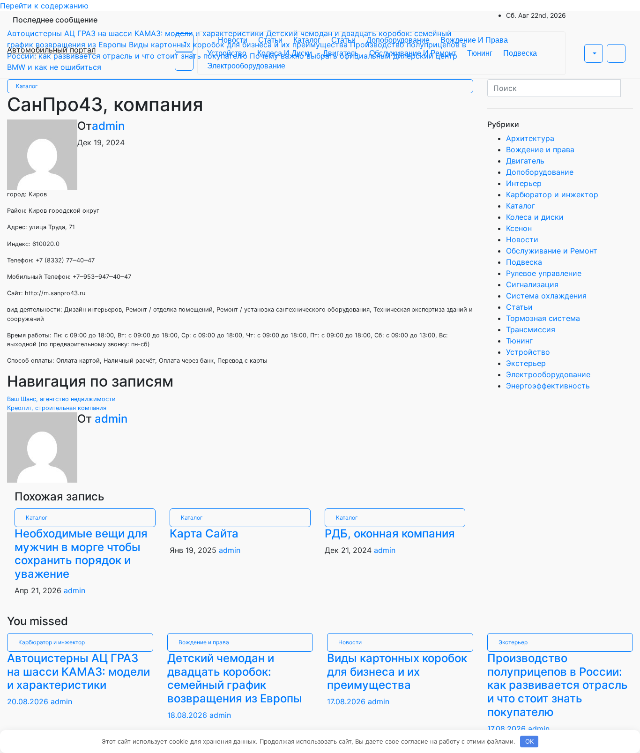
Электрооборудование (246, 66)
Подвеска (520, 53)
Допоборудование (398, 40)
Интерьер (524, 183)
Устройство (226, 53)
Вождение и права (474, 40)
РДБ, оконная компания (390, 533)
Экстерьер (526, 363)
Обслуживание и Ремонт (412, 53)
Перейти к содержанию (44, 5)
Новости (232, 40)
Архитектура (530, 138)
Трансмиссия (530, 329)
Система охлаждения (546, 295)
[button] (184, 42)
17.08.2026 (347, 701)
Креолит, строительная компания (56, 407)
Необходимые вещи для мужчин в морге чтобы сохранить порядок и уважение (81, 554)
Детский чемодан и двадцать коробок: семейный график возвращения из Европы (234, 678)
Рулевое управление (543, 273)
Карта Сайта (204, 533)
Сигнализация (532, 284)
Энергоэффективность (548, 385)
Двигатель (340, 53)
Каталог (306, 40)
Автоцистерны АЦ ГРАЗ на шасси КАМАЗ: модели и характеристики (78, 671)
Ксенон (519, 228)
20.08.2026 (29, 701)
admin (108, 126)
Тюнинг (479, 53)
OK (529, 741)
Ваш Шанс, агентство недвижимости (61, 399)
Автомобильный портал (51, 49)
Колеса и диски (284, 53)
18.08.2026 (188, 715)
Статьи (270, 40)
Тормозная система (543, 318)
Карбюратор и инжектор (552, 194)
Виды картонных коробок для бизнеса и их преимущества (397, 671)
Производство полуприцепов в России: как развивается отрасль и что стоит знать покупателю (557, 685)
